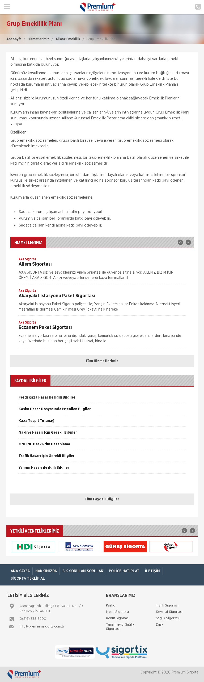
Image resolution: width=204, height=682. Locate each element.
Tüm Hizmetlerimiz (102, 361)
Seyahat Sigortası (169, 612)
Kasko (110, 605)
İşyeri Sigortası (117, 612)
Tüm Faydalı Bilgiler (102, 499)
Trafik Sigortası (167, 605)
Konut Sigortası (117, 618)
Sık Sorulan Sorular (82, 571)
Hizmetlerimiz (38, 39)
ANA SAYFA (20, 571)
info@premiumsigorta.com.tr (42, 626)
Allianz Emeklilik (68, 39)
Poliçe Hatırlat (124, 571)
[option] (102, 270)
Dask (159, 624)
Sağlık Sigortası (168, 618)
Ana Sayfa (13, 39)
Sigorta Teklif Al (28, 578)
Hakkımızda (46, 571)
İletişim (152, 571)
